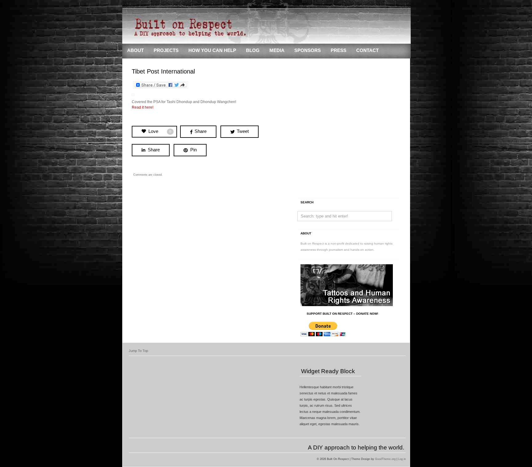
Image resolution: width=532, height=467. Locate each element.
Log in (402, 459)
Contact (367, 50)
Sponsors (307, 50)
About (135, 50)
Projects (166, 50)
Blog (253, 50)
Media (276, 50)
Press (338, 50)
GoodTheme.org (385, 459)
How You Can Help (212, 50)
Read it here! (142, 107)
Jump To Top (138, 351)
